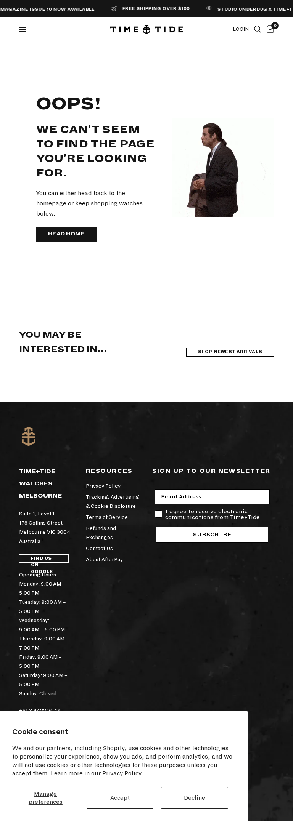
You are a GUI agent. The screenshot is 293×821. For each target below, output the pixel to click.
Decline (194, 797)
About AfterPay (104, 559)
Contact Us (99, 548)
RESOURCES (109, 471)
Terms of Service (107, 517)
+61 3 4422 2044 (40, 710)
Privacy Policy (122, 773)
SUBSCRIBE (212, 534)
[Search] (257, 29)
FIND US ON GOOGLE (42, 559)
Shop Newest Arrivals (230, 352)
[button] (66, 234)
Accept (120, 797)
